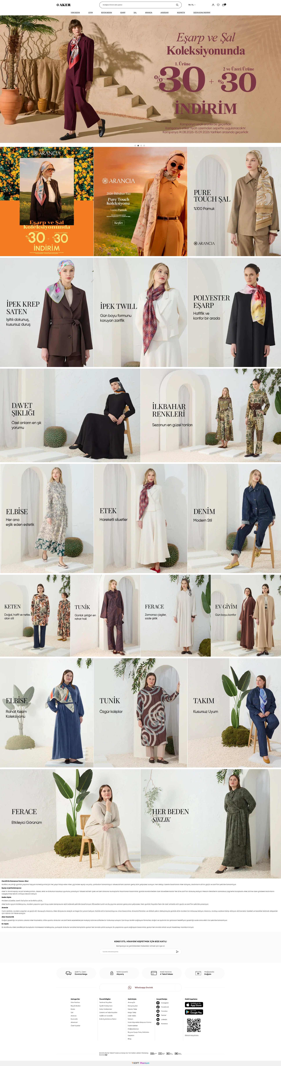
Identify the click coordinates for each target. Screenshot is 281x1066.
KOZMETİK (181, 12)
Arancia (73, 1016)
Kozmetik (10, 917)
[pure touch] (140, 201)
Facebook (165, 1007)
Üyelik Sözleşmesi (105, 1006)
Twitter (163, 1015)
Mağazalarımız (133, 1029)
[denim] (234, 518)
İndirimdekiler (133, 1025)
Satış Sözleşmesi (105, 1009)
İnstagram (165, 1003)
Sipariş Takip (132, 1009)
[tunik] (105, 616)
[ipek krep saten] (47, 312)
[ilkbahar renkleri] (211, 415)
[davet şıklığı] (70, 415)
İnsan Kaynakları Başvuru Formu (139, 1022)
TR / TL (191, 5)
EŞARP (122, 12)
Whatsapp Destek (144, 988)
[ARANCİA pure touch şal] (234, 201)
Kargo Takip (132, 1012)
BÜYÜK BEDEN (106, 12)
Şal (9, 888)
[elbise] (47, 518)
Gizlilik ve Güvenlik (106, 1016)
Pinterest (164, 1023)
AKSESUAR (164, 12)
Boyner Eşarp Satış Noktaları (138, 1032)
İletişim (130, 1019)
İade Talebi (132, 1016)
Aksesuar (74, 1022)
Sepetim (131, 1035)
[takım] (234, 712)
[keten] (35, 616)
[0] (223, 5)
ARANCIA (148, 12)
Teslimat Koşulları (105, 1002)
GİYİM (90, 12)
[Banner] (47, 201)
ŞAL (135, 12)
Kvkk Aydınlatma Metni (107, 1019)
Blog (129, 1039)
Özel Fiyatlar (75, 1025)
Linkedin (164, 1019)
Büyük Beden (75, 1006)
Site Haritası (75, 1002)
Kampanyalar (133, 1006)
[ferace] (176, 616)
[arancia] (140, 79)
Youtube (164, 1011)
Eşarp (4, 888)
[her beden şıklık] (211, 823)
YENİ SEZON (75, 12)
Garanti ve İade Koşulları (108, 1012)
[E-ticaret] (140, 1063)
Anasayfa (131, 1002)
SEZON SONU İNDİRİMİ (201, 12)
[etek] (140, 518)
